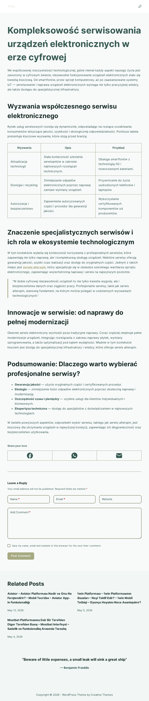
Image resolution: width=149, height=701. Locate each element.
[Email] (119, 456)
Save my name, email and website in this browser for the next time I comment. (56, 545)
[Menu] (140, 6)
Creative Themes (102, 694)
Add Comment (20, 512)
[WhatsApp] (74, 456)
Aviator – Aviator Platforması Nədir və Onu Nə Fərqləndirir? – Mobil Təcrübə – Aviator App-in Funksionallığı (39, 598)
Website (107, 499)
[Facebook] (30, 456)
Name (15, 499)
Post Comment (21, 555)
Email (60, 499)
